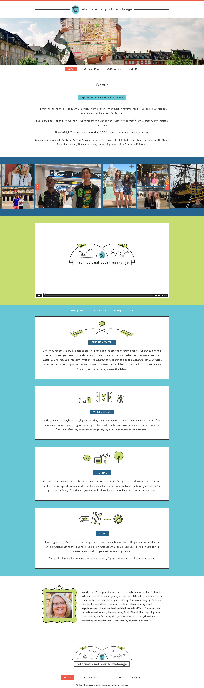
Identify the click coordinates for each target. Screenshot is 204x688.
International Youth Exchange (102, 656)
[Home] (102, 9)
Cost (131, 310)
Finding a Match (78, 310)
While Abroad (99, 310)
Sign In (133, 68)
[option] (68, 186)
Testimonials (91, 68)
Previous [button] (37, 187)
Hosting (117, 310)
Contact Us (114, 68)
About (71, 68)
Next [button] (167, 187)
